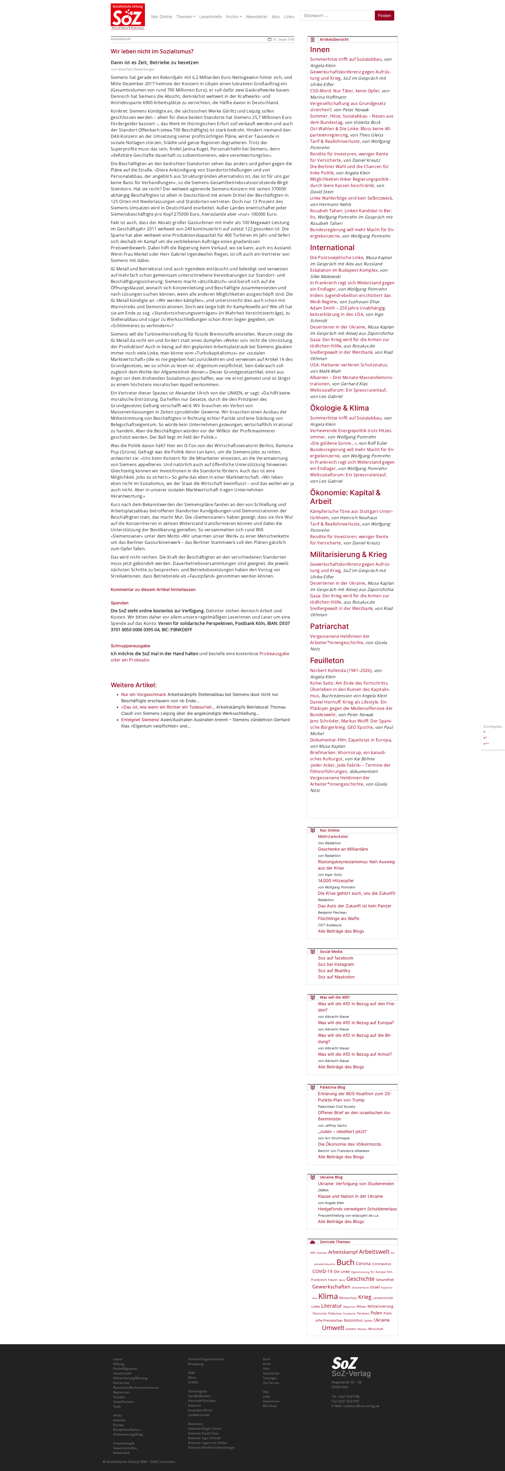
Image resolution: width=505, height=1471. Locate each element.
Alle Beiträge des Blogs (341, 931)
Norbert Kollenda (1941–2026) (341, 670)
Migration (349, 1306)
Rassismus (353, 1320)
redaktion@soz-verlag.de (361, 1406)
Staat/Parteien (123, 1401)
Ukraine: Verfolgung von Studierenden (356, 1183)
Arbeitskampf (343, 1251)
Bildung (118, 1364)
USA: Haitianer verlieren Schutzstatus (348, 365)
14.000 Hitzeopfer (336, 880)
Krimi (267, 1364)
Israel (375, 1287)
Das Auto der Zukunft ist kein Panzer (354, 905)
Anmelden (167, 1461)
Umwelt (333, 1327)
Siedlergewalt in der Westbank (341, 352)
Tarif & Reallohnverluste (335, 141)
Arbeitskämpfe (121, 39)
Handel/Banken (199, 1396)
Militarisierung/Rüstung (130, 1378)
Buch (345, 1262)
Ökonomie (319, 1313)
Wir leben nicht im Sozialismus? (152, 51)
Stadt (117, 1406)
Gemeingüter (198, 1391)
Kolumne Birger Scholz (204, 1428)
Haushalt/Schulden (202, 1400)
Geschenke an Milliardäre (343, 849)
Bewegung (196, 1364)
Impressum (271, 1401)
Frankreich (319, 1279)
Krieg (365, 1297)
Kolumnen (195, 1424)
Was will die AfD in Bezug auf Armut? (355, 1054)
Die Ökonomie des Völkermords (349, 1144)
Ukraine (382, 1320)
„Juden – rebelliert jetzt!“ (342, 1131)
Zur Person (271, 1383)
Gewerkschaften (331, 1286)
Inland (117, 1359)
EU (372, 1272)
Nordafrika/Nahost (126, 1429)
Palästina (335, 1313)
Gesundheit (385, 1279)
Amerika (322, 1253)
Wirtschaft (375, 1329)
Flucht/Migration (125, 1368)
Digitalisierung (360, 1272)
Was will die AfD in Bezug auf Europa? (356, 1022)
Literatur (331, 1305)
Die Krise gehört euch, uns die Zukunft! (356, 893)
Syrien (368, 1320)
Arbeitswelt (374, 1251)
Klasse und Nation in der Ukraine (350, 1196)
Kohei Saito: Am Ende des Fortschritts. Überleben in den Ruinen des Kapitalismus (350, 689)
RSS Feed (269, 1406)
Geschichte (360, 1278)
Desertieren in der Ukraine (337, 327)
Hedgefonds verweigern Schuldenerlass (357, 1208)
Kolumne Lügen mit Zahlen (207, 1442)
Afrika (117, 1415)
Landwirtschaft (383, 1298)
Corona (363, 1263)
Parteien (363, 1313)
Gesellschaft (122, 1373)
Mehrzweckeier (333, 836)
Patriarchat (121, 1383)
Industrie (194, 1405)
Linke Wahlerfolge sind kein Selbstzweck (351, 198)
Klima (328, 1296)
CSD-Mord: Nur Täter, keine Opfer (344, 91)
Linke (315, 1306)
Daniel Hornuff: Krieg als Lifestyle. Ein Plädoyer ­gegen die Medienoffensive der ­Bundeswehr (351, 708)
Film (389, 1272)
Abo (266, 1391)
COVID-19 (322, 1271)
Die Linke (342, 1271)
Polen (376, 1313)
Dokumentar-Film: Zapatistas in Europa (350, 740)
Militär (361, 1306)
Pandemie (349, 1313)
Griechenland (360, 1287)
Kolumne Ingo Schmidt (204, 1438)
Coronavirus (381, 1263)
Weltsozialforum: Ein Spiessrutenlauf (348, 390)
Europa (380, 1272)
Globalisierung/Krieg (128, 1434)
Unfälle (193, 1382)
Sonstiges (270, 1378)
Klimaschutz (348, 1298)
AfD (312, 1253)
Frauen (332, 1280)
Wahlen (362, 1329)
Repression (121, 1392)
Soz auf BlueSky (334, 970)
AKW (191, 1373)
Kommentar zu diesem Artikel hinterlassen (153, 589)
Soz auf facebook (336, 958)
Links (266, 1396)
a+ (485, 737)
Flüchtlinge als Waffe (338, 918)
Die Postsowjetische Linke (336, 257)
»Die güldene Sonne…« (333, 443)
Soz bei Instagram (336, 964)
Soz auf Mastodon (336, 976)
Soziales (119, 1397)
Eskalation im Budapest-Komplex (344, 270)
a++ (486, 743)
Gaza (342, 1280)
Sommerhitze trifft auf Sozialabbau (346, 59)
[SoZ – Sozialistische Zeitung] (128, 16)
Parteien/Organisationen (206, 1359)
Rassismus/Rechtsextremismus (136, 1387)
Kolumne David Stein (203, 1433)
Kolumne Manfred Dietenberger (211, 1447)
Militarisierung (380, 1306)
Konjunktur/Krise (200, 1410)
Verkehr (351, 1329)
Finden (384, 15)
